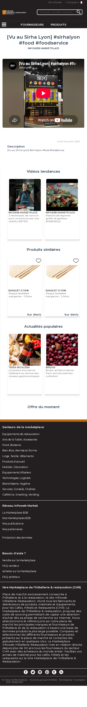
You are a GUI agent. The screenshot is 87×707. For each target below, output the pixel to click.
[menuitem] (4, 24)
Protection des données (17, 537)
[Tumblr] (54, 672)
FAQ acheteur (11, 576)
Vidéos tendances (43, 171)
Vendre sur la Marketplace (18, 560)
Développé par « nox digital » (72, 680)
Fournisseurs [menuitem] (32, 24)
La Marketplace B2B (15, 512)
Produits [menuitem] (58, 24)
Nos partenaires (12, 529)
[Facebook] (25, 672)
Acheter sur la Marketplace (19, 571)
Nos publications (12, 523)
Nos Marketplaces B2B (16, 518)
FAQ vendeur (10, 565)
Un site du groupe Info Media (43, 680)
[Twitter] (32, 672)
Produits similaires (43, 249)
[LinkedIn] (40, 672)
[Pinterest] (47, 672)
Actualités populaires (43, 326)
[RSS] (61, 672)
